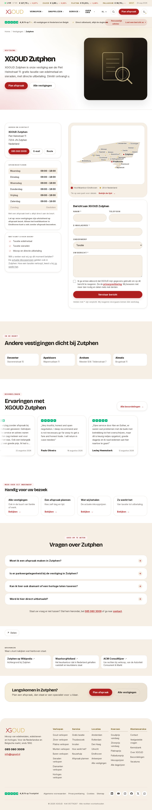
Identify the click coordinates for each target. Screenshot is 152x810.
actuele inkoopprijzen (23, 260)
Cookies (90, 793)
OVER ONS (90, 11)
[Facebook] (131, 793)
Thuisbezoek (78, 740)
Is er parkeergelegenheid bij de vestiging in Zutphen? (44, 573)
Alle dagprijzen (118, 765)
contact (117, 611)
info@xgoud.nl (12, 754)
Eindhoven (97, 754)
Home (7, 31)
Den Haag (96, 744)
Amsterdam (97, 735)
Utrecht (95, 749)
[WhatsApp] (144, 793)
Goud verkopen (60, 735)
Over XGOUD (136, 752)
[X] (138, 793)
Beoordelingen (137, 757)
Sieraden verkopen (57, 760)
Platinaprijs (116, 751)
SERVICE (74, 12)
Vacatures (135, 761)
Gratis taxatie (78, 735)
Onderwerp (80, 239)
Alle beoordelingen (130, 406)
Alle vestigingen (42, 85)
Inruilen (75, 744)
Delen (12, 633)
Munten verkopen (61, 749)
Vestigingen (18, 31)
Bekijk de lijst (105, 193)
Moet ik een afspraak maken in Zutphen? (35, 560)
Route (50, 151)
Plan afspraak (129, 11)
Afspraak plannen (80, 758)
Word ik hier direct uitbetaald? (29, 598)
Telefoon (114, 211)
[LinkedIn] (112, 793)
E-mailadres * (81, 225)
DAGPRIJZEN (56, 12)
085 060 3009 (19, 151)
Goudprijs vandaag (115, 736)
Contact (134, 735)
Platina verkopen (61, 744)
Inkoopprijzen (117, 760)
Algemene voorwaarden (55, 793)
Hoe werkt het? (79, 749)
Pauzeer (13, 460)
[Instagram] (125, 793)
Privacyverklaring (76, 793)
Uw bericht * (80, 253)
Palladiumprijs (117, 755)
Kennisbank (135, 747)
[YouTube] (118, 793)
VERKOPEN (36, 12)
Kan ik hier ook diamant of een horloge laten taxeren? (44, 586)
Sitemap (100, 793)
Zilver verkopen (60, 740)
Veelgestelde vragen (136, 741)
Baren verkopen (60, 754)
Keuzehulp (77, 754)
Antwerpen (97, 758)
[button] (112, 162)
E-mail (36, 151)
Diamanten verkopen (58, 768)
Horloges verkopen (57, 776)
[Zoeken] (113, 12)
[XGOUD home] (14, 12)
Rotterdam (96, 740)
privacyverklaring (112, 284)
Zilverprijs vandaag (115, 744)
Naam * (77, 211)
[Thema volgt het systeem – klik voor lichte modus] (144, 12)
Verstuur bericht (107, 294)
